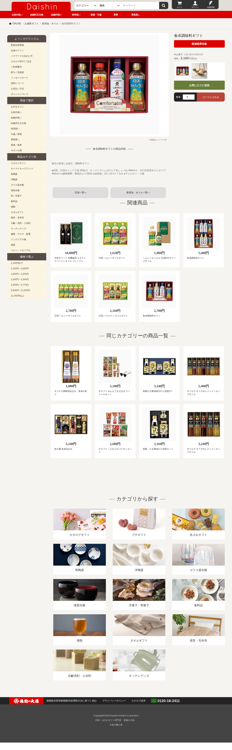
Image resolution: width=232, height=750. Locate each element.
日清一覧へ (80, 192)
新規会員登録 (17, 45)
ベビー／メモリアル (20, 250)
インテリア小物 (18, 239)
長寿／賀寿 (16, 145)
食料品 (14, 201)
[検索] (163, 5)
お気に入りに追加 (199, 85)
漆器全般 (15, 190)
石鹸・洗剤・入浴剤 (20, 223)
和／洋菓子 (16, 196)
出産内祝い (17, 14)
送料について (17, 83)
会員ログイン (17, 50)
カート (179, 7)
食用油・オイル (50, 23)
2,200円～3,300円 (20, 279)
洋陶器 (14, 179)
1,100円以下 (17, 263)
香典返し (135, 14)
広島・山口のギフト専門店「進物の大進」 (116, 720)
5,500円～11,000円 (20, 290)
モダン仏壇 (16, 150)
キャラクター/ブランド (22, 168)
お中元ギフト (17, 107)
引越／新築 (16, 134)
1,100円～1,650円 (20, 268)
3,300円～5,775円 (20, 285)
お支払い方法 (17, 88)
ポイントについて (19, 94)
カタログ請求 (138, 700)
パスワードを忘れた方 (22, 56)
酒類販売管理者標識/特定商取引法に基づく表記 (71, 700)
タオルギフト (17, 212)
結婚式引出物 (36, 14)
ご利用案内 (16, 67)
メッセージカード (19, 77)
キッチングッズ (18, 228)
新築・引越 (96, 14)
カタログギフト (18, 163)
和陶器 (14, 174)
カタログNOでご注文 (21, 61)
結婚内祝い (56, 14)
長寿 (116, 14)
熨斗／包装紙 (17, 72)
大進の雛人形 (116, 724)
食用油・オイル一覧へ (138, 192)
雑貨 (13, 245)
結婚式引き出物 (18, 123)
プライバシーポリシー (114, 700)
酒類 (13, 206)
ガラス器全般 (17, 185)
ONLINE (17, 23)
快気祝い (76, 14)
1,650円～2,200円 (20, 274)
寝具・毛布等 (17, 217)
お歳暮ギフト (31, 23)
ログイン (195, 7)
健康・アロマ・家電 (20, 234)
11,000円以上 (17, 296)
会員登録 (210, 7)
